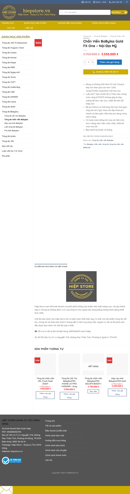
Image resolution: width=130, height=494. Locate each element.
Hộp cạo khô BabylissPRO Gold (117, 379)
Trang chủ (8, 23)
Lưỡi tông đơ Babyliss (13, 127)
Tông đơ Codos (9, 52)
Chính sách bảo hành (104, 23)
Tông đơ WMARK (10, 97)
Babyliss (90, 144)
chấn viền (98, 144)
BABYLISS (86, 147)
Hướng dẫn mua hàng (70, 23)
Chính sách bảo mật (54, 435)
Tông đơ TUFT (8, 82)
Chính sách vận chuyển (56, 450)
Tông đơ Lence (9, 101)
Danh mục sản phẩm (35, 23)
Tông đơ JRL (8, 141)
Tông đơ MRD (8, 67)
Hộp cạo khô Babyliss (13, 123)
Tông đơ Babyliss (10, 111)
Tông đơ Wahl (8, 106)
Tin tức (11, 28)
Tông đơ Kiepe (9, 62)
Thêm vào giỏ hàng (109, 62)
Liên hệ (29, 28)
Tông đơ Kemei (9, 57)
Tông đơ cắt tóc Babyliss (15, 116)
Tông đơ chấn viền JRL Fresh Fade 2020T (45, 381)
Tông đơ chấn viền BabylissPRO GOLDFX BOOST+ (93, 381)
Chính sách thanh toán (55, 455)
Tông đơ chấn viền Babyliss (16, 119)
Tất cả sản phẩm (53, 425)
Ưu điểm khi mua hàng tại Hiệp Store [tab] (51, 266)
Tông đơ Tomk (9, 77)
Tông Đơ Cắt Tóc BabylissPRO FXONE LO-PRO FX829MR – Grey (69, 382)
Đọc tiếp (93, 391)
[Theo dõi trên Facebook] (127, 2)
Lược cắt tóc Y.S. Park (12, 151)
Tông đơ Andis (9, 136)
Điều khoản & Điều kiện (56, 430)
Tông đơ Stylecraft (11, 72)
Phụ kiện (6, 156)
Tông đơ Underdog (11, 87)
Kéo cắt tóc (7, 146)
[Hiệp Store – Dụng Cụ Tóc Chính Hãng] (28, 12)
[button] (119, 12)
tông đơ (105, 144)
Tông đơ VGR (8, 92)
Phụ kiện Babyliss (11, 130)
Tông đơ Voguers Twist (13, 47)
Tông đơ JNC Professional (14, 42)
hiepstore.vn (17, 451)
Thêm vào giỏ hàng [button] (45, 395)
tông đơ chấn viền (117, 144)
